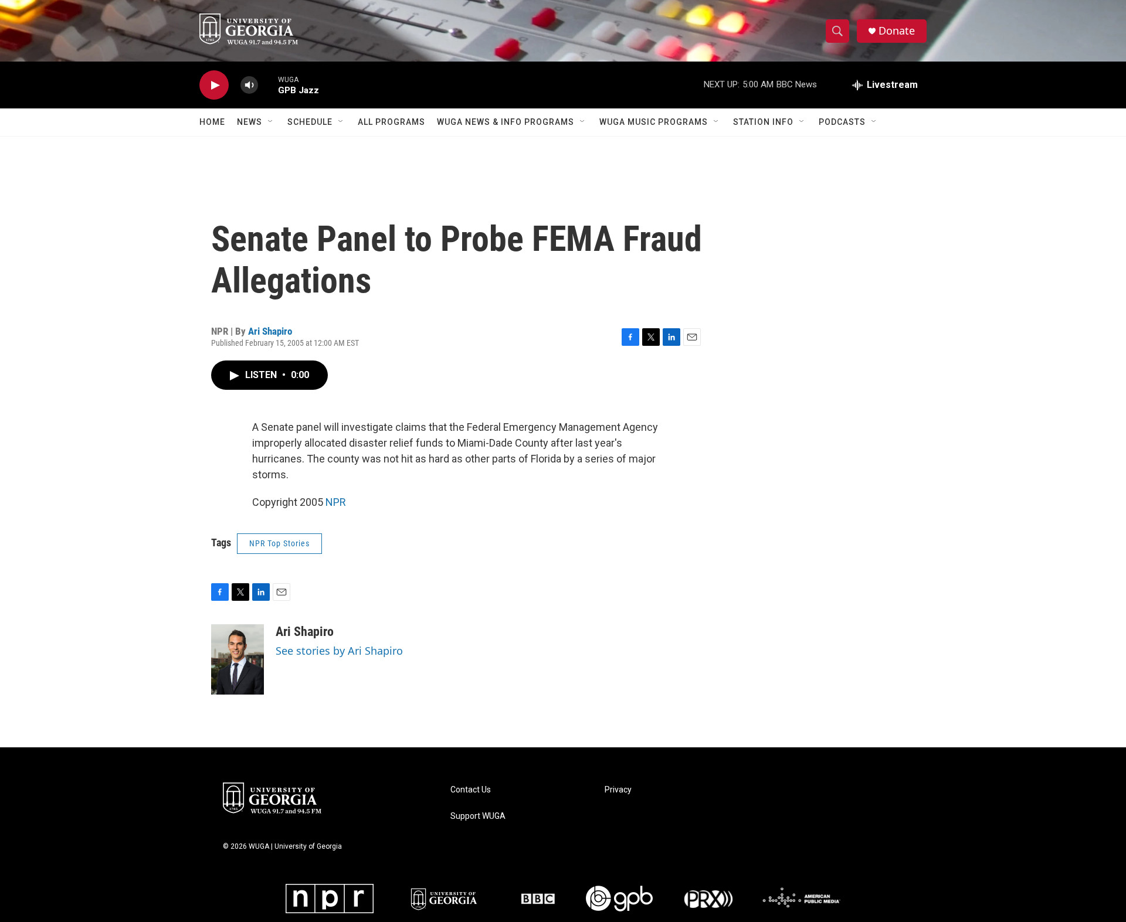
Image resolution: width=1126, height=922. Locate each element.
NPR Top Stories (279, 543)
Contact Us (470, 789)
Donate (897, 31)
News (249, 122)
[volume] (249, 85)
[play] (214, 85)
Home (212, 122)
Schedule (310, 122)
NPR (335, 502)
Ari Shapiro (270, 331)
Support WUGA (478, 816)
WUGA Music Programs (653, 122)
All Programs (391, 122)
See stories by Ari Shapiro (339, 651)
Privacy (618, 789)
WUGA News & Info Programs (505, 122)
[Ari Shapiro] (237, 659)
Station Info (763, 122)
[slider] (268, 85)
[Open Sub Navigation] (271, 122)
